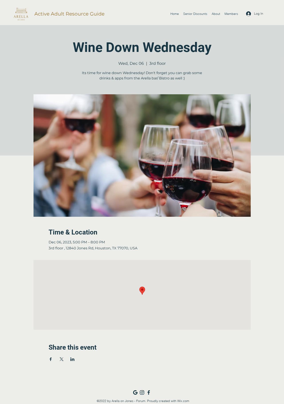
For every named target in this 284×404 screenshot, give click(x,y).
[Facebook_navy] (148, 392)
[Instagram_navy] (142, 392)
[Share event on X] (61, 359)
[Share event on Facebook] (51, 359)
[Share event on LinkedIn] (72, 359)
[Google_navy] (135, 392)
